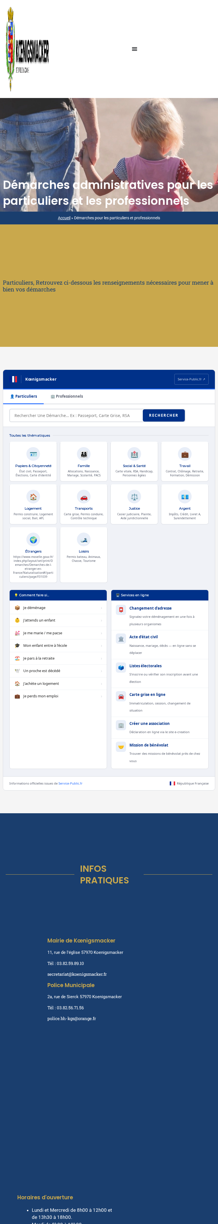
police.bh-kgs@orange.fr (71, 1018)
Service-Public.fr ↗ (191, 379)
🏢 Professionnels (67, 396)
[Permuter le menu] (134, 49)
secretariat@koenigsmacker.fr (77, 974)
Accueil (64, 218)
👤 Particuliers (23, 396)
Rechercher (164, 415)
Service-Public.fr (70, 783)
